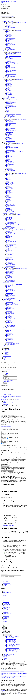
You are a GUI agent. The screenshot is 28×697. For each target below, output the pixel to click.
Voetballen (8, 246)
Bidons (8, 31)
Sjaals (7, 195)
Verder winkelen (7, 394)
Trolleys (8, 324)
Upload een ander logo (6, 426)
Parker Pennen (9, 287)
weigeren (3, 690)
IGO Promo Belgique (11, 639)
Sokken (8, 196)
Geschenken (6, 98)
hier (18, 693)
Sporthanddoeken (10, 150)
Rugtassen (8, 320)
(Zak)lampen (9, 217)
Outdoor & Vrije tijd (8, 228)
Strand (7, 249)
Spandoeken (9, 262)
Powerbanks (9, 71)
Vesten (7, 206)
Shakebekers (9, 43)
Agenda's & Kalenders (8, 21)
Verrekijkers (9, 257)
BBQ (7, 235)
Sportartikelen (9, 245)
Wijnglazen (8, 36)
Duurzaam (5, 352)
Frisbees (8, 237)
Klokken (8, 165)
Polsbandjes (9, 191)
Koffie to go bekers (10, 41)
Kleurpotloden (9, 293)
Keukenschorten (10, 164)
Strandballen (9, 254)
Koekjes (8, 88)
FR (7, 373)
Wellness (8, 278)
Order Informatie (7, 592)
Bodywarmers (9, 175)
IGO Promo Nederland (11, 651)
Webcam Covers (10, 54)
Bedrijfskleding (9, 174)
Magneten (8, 166)
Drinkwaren (6, 29)
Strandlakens (9, 250)
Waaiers (8, 208)
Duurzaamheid (6, 583)
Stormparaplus (9, 242)
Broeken (8, 177)
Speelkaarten (9, 134)
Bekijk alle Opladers (11, 70)
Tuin (7, 255)
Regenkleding (9, 193)
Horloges (8, 179)
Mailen (17, 399)
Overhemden (9, 187)
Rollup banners (9, 342)
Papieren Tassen (10, 313)
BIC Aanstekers (9, 121)
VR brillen (8, 61)
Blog (4, 357)
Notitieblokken (9, 338)
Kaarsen (8, 152)
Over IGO (5, 581)
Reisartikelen (9, 316)
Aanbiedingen (6, 349)
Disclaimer (5, 656)
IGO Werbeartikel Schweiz (12, 648)
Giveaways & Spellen (8, 117)
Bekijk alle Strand (10, 253)
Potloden (8, 291)
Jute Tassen (8, 307)
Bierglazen (8, 34)
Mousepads (8, 336)
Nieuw (5, 353)
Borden (8, 144)
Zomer (7, 112)
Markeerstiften (9, 285)
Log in (5, 382)
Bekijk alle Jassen (10, 183)
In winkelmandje (4, 464)
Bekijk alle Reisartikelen (11, 318)
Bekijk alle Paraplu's (11, 244)
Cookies (5, 658)
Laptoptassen (9, 311)
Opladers (8, 65)
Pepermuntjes (9, 93)
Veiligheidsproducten (11, 222)
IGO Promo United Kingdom (13, 649)
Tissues (8, 275)
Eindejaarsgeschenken (11, 102)
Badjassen (8, 148)
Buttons (8, 125)
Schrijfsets (8, 296)
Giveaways (8, 126)
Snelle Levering (9, 115)
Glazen (8, 32)
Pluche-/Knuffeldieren (11, 130)
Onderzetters (9, 168)
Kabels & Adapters (10, 68)
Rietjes (7, 160)
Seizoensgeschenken (11, 106)
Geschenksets (9, 103)
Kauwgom (8, 92)
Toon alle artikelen (10, 27)
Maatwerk (5, 359)
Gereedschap (9, 218)
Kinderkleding (9, 184)
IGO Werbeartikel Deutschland (13, 644)
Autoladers (8, 66)
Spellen (8, 135)
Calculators (8, 330)
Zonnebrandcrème (10, 280)
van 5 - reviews (9, 1)
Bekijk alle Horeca (10, 87)
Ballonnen (8, 124)
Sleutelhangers (9, 132)
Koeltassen (8, 309)
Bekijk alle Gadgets (10, 62)
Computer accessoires (11, 53)
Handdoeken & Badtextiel (12, 147)
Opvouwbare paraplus (11, 241)
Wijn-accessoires (10, 169)
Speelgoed (8, 133)
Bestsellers (6, 354)
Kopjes (8, 40)
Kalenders (8, 25)
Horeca (8, 81)
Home (4, 401)
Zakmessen (8, 226)
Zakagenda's (9, 26)
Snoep (7, 89)
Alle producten (6, 345)
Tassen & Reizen (7, 299)
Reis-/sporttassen (10, 315)
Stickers (8, 137)
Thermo (8, 47)
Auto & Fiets (9, 231)
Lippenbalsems (9, 272)
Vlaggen (8, 258)
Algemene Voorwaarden (9, 654)
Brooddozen (9, 156)
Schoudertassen (9, 321)
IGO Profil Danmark (11, 641)
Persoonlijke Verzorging (8, 267)
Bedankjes (8, 101)
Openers (8, 159)
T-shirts (8, 199)
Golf (7, 239)
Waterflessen (9, 48)
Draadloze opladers (10, 67)
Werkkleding (9, 209)
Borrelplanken (9, 84)
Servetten (8, 85)
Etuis (7, 331)
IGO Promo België (8, 635)
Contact (5, 593)
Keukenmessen (9, 157)
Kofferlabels (9, 317)
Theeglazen (9, 35)
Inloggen (6, 375)
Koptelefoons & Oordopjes (12, 63)
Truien (7, 201)
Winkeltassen (6, 617)
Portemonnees (9, 192)
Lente (7, 108)
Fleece (7, 178)
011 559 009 (3, 399)
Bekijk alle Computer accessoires (13, 56)
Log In (5, 591)
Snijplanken (9, 161)
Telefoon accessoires (11, 74)
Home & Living (7, 142)
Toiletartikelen (9, 276)
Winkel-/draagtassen (10, 325)
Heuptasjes (8, 305)
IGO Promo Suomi (10, 646)
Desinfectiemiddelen (11, 269)
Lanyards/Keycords (10, 128)
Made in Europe (7, 356)
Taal (5, 371)
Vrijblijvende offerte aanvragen (7, 471)
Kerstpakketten (9, 105)
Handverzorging (10, 271)
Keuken (8, 153)
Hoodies (8, 202)
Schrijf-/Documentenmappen (12, 343)
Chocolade (8, 90)
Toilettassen (9, 277)
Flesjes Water (9, 80)
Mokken (8, 45)
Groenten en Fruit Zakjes (12, 304)
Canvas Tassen (9, 302)
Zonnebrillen (9, 210)
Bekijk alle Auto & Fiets (11, 233)
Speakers (8, 72)
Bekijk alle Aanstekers (11, 123)
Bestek (7, 155)
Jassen (7, 181)
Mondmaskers (9, 273)
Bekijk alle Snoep (10, 96)
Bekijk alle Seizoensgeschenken (13, 114)
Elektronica (6, 50)
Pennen (8, 286)
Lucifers (8, 129)
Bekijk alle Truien (10, 204)
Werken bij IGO (7, 584)
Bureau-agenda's (10, 23)
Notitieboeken (9, 339)
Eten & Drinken (7, 78)
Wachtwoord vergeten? (8, 380)
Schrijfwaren (6, 282)
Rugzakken (6, 603)
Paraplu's (8, 240)
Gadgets (8, 57)
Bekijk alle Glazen (10, 38)
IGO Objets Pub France (11, 642)
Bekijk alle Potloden (11, 295)
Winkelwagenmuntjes (11, 139)
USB (7, 75)
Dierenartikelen (9, 236)
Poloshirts (8, 190)
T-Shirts (5, 605)
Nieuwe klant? (6, 381)
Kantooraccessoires (10, 334)
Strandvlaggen (9, 263)
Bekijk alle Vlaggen (10, 264)
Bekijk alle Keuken (10, 163)
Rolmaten (8, 220)
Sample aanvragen (5, 465)
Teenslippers (9, 200)
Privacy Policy (6, 655)
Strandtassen (9, 322)
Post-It (7, 340)
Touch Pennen (9, 289)
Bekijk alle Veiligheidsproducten (13, 224)
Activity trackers (10, 59)
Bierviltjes (8, 83)
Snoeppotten (9, 94)
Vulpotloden (9, 294)
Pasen (7, 110)
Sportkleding (9, 197)
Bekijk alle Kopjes (10, 44)
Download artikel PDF (8, 525)
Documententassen (10, 303)
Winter (7, 111)
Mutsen (8, 186)
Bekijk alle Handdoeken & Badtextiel (14, 151)
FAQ (4, 358)
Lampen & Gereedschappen (9, 213)
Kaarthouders (9, 333)
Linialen (8, 335)
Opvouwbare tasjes (10, 312)
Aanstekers (8, 120)
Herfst (7, 107)
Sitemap (5, 659)
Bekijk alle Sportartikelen (12, 248)
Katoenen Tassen (10, 308)
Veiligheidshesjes (10, 223)
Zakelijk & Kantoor (7, 327)
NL (7, 374)
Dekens (8, 146)
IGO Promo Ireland (10, 645)
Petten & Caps (9, 188)
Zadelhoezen (9, 232)
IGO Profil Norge (10, 650)
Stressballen (9, 138)
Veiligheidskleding (10, 205)
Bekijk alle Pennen (10, 290)
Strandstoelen (9, 251)
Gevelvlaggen (9, 260)
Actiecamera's (9, 58)
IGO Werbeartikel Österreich (12, 636)
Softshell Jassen (9, 182)
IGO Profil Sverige (10, 640)
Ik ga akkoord (4, 695)
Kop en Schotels (10, 39)
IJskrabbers (8, 219)
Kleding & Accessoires (8, 172)
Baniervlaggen (9, 259)
